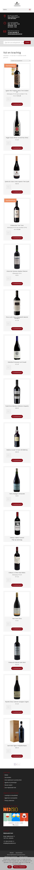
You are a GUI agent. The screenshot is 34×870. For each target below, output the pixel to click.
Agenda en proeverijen (11, 782)
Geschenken (8, 777)
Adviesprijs (10, 94)
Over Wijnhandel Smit (10, 787)
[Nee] (32, 863)
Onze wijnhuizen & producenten (13, 780)
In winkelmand (17, 104)
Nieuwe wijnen (8, 785)
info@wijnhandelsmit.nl (15, 34)
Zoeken (27, 42)
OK (10, 867)
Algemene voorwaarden (11, 798)
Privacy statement (9, 800)
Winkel (6, 775)
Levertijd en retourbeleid (11, 795)
